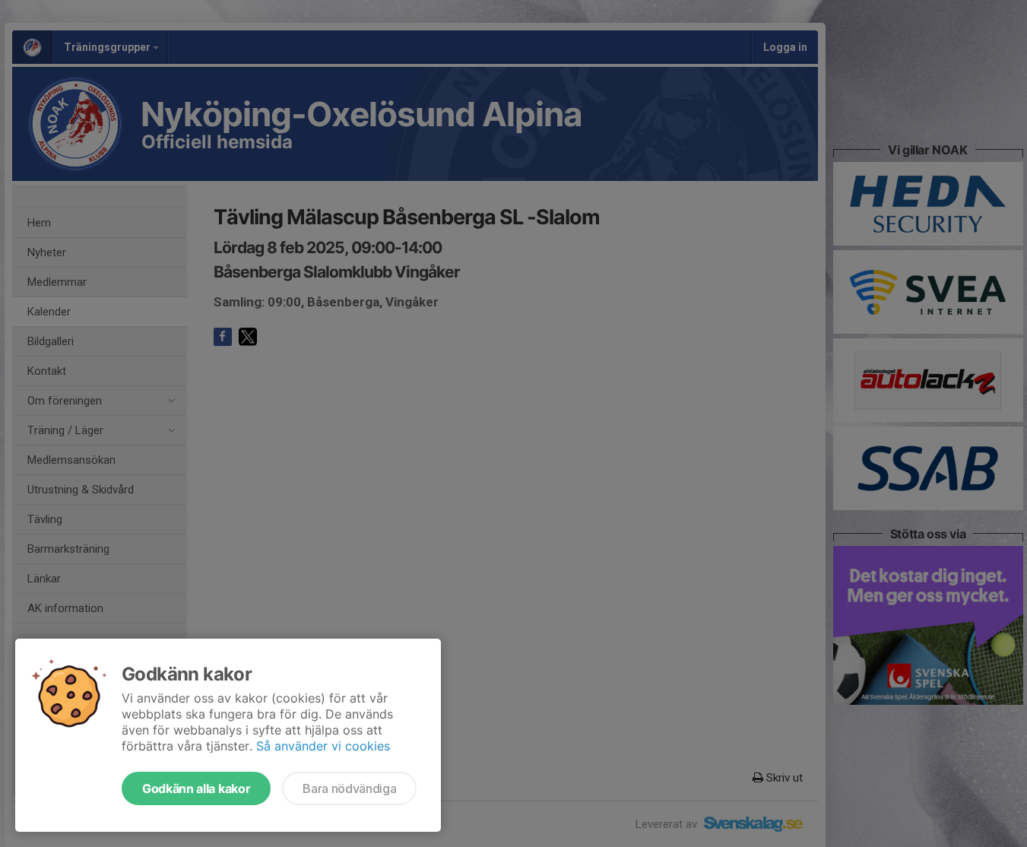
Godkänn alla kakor (196, 788)
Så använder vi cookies (323, 745)
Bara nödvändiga (349, 788)
